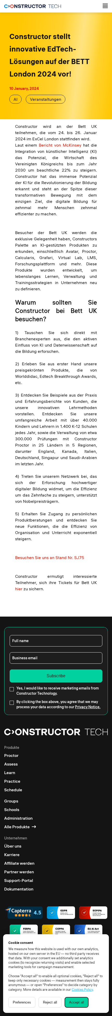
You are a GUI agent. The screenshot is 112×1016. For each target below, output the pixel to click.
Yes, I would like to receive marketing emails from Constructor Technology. (57, 691)
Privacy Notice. (88, 707)
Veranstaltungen (45, 99)
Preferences (22, 1002)
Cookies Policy (82, 989)
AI (15, 99)
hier (18, 588)
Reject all (50, 1002)
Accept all (76, 1002)
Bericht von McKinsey (60, 145)
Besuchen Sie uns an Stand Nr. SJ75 (49, 557)
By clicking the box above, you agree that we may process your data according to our (58, 704)
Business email (25, 658)
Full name (20, 640)
